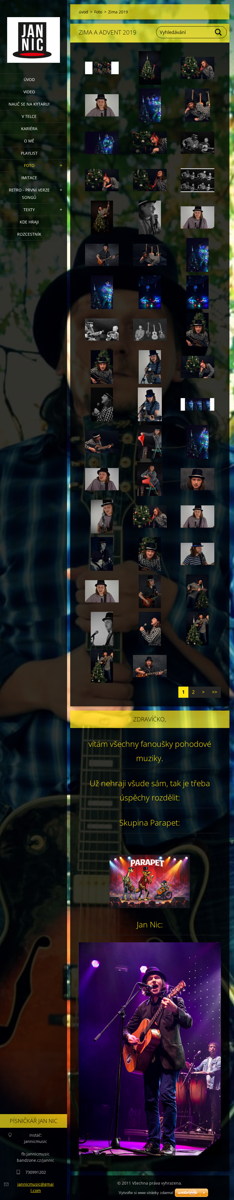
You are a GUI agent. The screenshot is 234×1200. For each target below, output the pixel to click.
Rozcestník (29, 234)
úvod (29, 79)
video (29, 91)
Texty (29, 209)
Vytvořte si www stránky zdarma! (146, 1193)
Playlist (29, 153)
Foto (29, 165)
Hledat (218, 32)
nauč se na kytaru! (29, 104)
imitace (29, 177)
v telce (29, 116)
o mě (29, 141)
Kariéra (29, 128)
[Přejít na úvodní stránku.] (33, 33)
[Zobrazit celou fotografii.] (102, 68)
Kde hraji (29, 222)
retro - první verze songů (29, 193)
